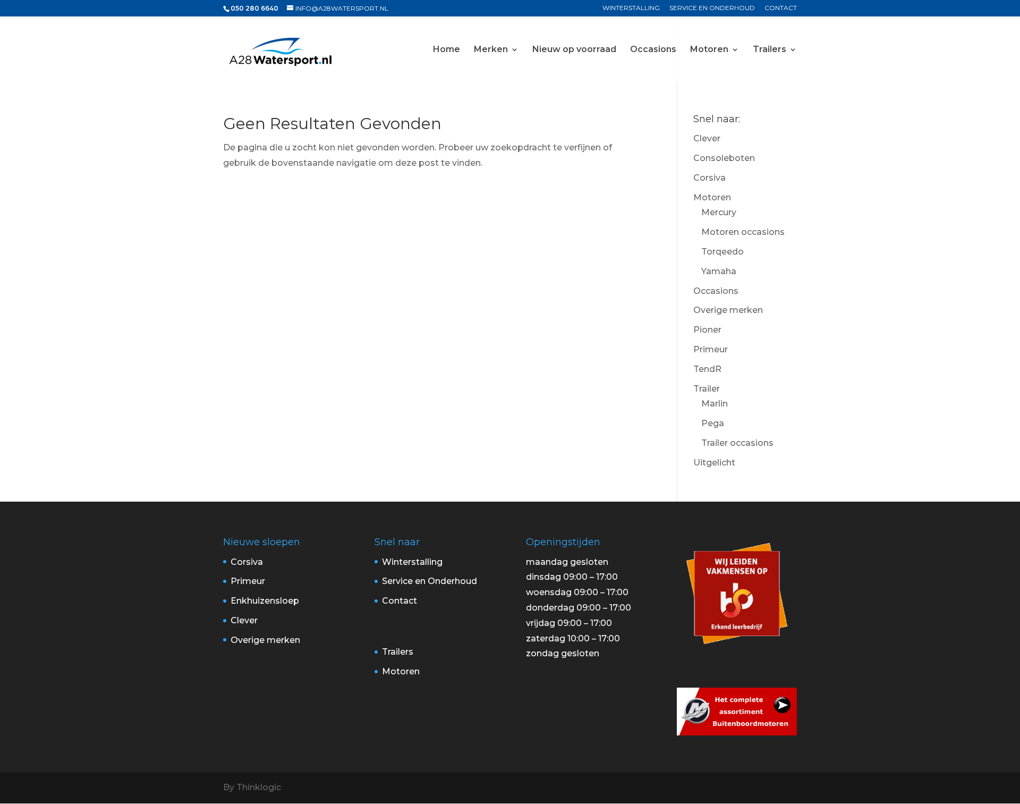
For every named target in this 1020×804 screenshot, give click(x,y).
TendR (707, 369)
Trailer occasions (737, 443)
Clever (706, 138)
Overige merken (728, 310)
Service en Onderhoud (712, 8)
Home (446, 50)
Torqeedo (722, 252)
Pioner (707, 330)
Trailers (769, 50)
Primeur (710, 349)
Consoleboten (724, 158)
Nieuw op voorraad (574, 50)
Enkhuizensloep (265, 601)
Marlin (714, 404)
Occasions (653, 50)
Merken (491, 50)
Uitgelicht (714, 463)
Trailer (706, 389)
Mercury (718, 212)
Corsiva (709, 178)
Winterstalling (631, 8)
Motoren (709, 50)
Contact (780, 8)
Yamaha (718, 271)
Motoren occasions (743, 232)
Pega (712, 423)
